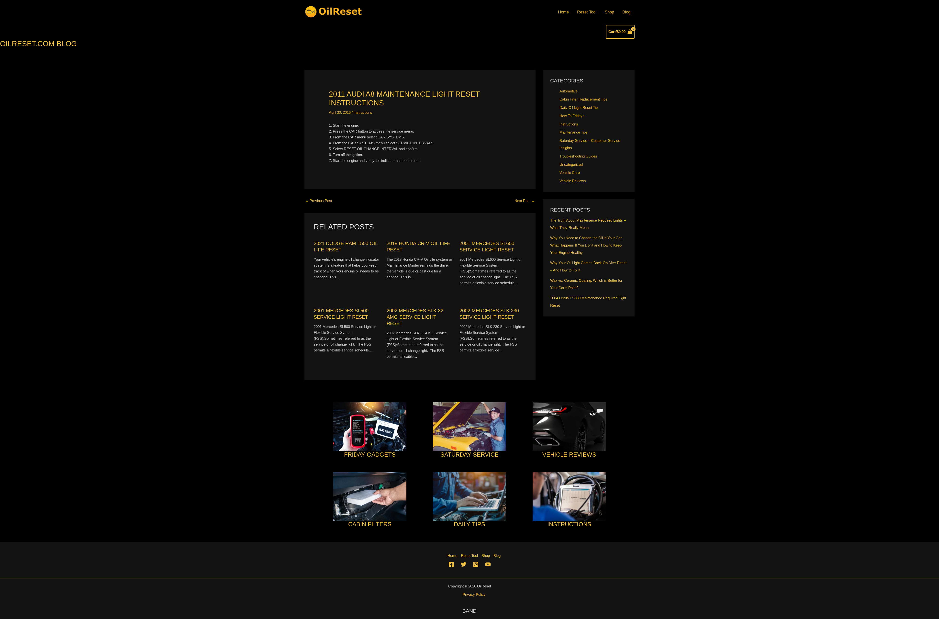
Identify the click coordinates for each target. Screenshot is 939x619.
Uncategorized (571, 164)
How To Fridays (571, 116)
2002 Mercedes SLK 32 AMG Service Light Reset (415, 317)
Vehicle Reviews (572, 181)
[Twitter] (463, 564)
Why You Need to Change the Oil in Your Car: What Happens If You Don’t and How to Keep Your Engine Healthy (586, 245)
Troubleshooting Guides (578, 156)
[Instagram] (476, 564)
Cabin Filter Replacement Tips (583, 99)
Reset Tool (586, 12)
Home (563, 12)
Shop (609, 12)
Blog (626, 12)
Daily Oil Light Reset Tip (578, 107)
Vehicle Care (569, 172)
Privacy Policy (474, 594)
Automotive (568, 91)
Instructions (363, 112)
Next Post (524, 201)
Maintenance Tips (573, 132)
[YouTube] (488, 564)
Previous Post (318, 201)
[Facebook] (451, 564)
